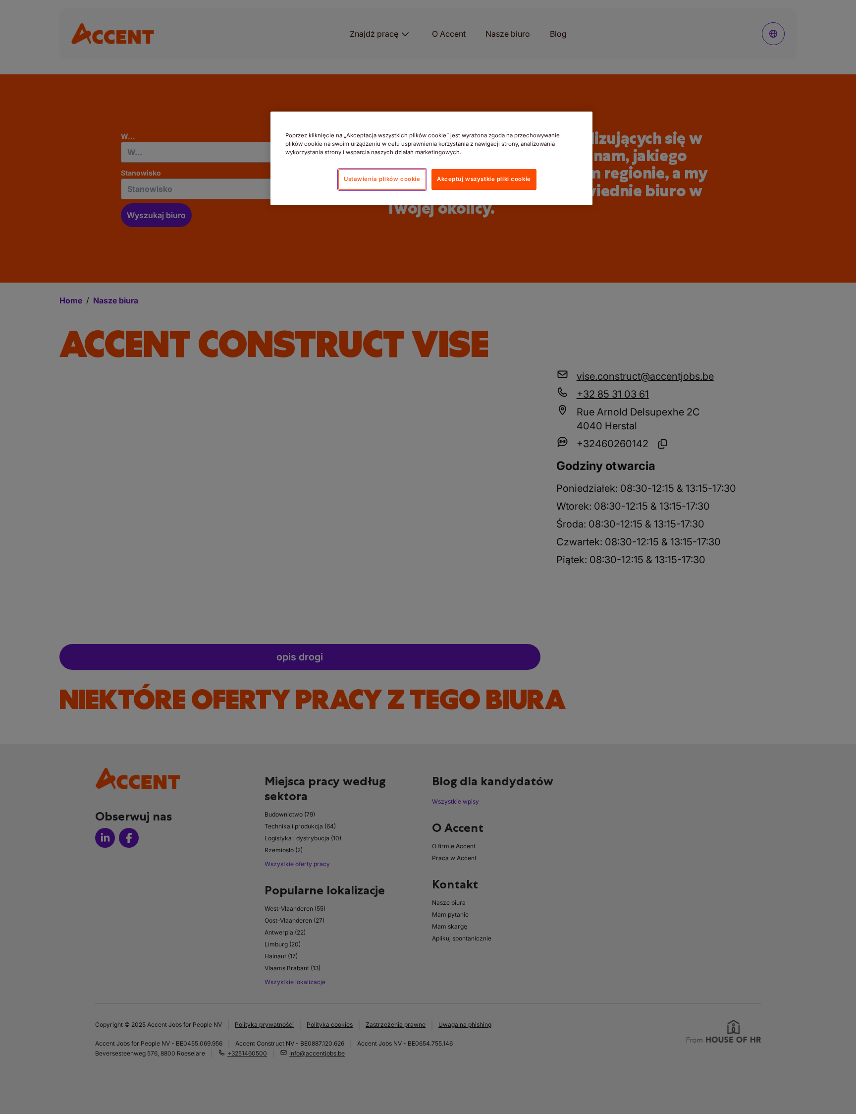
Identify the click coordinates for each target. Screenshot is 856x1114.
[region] (431, 158)
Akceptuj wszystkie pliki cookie (484, 179)
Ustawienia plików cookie (382, 179)
